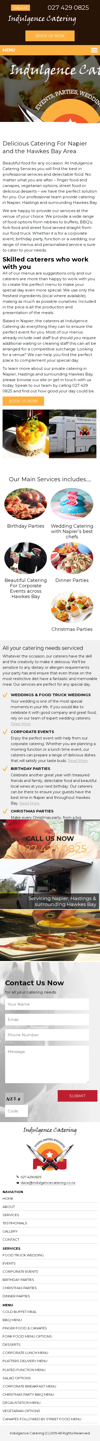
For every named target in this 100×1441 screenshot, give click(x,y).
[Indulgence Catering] (42, 24)
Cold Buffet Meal (20, 1312)
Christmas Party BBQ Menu (28, 1394)
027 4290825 (31, 1177)
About (9, 1207)
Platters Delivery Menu (25, 1361)
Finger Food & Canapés (25, 1328)
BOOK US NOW (50, 36)
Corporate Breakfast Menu (29, 1386)
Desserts (12, 1344)
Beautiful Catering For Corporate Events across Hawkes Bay (26, 588)
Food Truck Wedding (23, 1255)
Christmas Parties (72, 629)
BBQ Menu (12, 1320)
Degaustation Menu (22, 1403)
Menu (9, 50)
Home (8, 1198)
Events (9, 1263)
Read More (21, 724)
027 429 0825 (68, 7)
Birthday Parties (25, 526)
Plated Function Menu (24, 1370)
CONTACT (11, 1239)
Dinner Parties (72, 580)
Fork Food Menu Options (27, 1336)
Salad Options (17, 1378)
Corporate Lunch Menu (25, 1353)
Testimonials (15, 1223)
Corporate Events (20, 1271)
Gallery (10, 1231)
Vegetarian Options (21, 1411)
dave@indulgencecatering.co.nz (48, 1183)
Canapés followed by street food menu (42, 1419)
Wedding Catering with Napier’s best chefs (72, 531)
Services (11, 1215)
